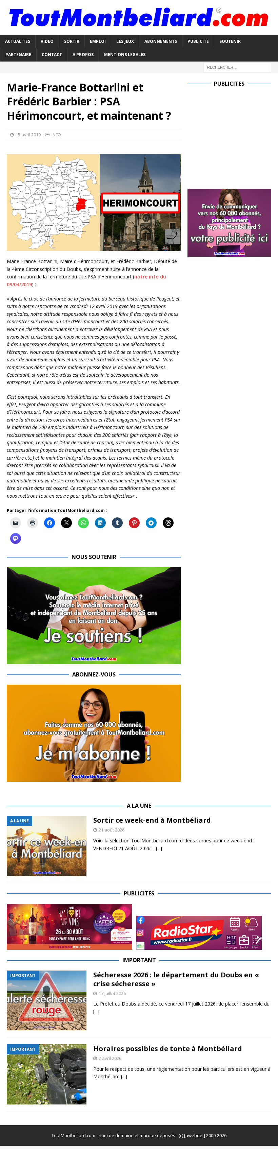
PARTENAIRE (18, 54)
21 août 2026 (111, 830)
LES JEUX (125, 41)
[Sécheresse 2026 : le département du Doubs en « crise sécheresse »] (46, 1001)
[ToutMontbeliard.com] (139, 31)
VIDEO (47, 41)
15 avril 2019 (28, 135)
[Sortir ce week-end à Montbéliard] (46, 846)
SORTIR (71, 41)
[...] (159, 848)
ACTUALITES (17, 41)
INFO (56, 135)
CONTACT (52, 54)
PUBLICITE (198, 41)
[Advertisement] (232, 136)
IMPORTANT (139, 960)
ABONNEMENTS (160, 41)
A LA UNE (139, 805)
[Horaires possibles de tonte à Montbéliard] (46, 1074)
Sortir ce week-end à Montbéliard (152, 820)
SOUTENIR (230, 41)
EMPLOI (98, 41)
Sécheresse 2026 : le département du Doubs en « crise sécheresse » (176, 979)
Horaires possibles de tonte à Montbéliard (167, 1048)
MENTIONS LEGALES (124, 54)
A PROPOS (83, 54)
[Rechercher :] (237, 67)
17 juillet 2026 (112, 993)
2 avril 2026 (110, 1058)
